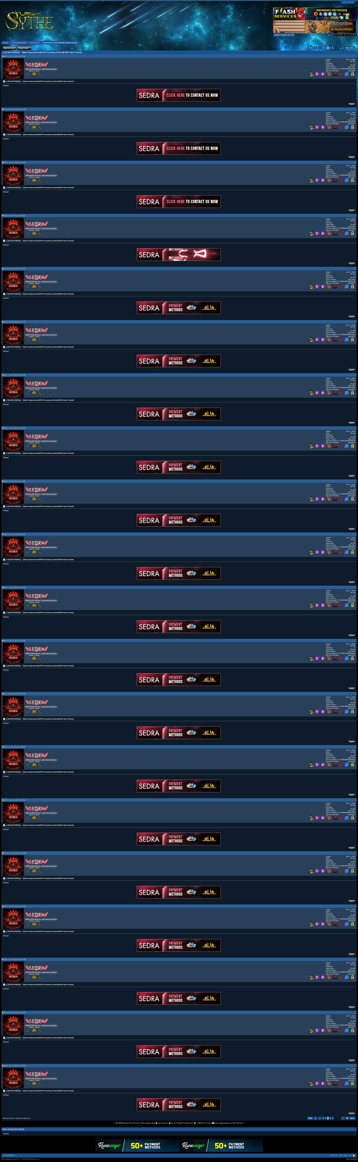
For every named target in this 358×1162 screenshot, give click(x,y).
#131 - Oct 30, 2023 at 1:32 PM (14, 587)
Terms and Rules (351, 1159)
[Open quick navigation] (355, 43)
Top (350, 1155)
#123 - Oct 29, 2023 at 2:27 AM (14, 162)
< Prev (310, 48)
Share (352, 104)
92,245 (353, 61)
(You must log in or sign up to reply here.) (17, 1118)
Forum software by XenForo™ (20, 1159)
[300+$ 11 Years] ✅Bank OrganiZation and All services (220, 1123)
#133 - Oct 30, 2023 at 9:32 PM (14, 694)
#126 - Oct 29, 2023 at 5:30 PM (14, 322)
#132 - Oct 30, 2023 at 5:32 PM (14, 641)
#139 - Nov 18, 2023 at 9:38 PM (15, 1012)
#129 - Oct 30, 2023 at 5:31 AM (14, 481)
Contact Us (334, 1155)
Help (340, 1155)
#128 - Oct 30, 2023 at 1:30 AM (14, 428)
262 (347, 48)
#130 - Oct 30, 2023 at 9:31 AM (14, 534)
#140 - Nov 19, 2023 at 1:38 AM (14, 1066)
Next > (352, 48)
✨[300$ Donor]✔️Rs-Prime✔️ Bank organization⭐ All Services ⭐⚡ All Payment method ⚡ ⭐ (155, 1123)
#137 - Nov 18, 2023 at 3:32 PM (15, 906)
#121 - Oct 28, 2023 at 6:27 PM (14, 56)
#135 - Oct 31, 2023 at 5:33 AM (14, 800)
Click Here (351, 67)
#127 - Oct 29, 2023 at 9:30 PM (14, 375)
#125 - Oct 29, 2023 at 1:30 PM (14, 269)
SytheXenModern (9, 1155)
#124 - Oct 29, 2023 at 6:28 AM (14, 216)
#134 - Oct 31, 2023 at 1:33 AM (14, 747)
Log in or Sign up (348, 2)
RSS (354, 1156)
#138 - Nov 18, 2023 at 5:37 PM (15, 959)
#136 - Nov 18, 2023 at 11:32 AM (15, 853)
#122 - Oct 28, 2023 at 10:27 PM (15, 109)
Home (345, 1155)
